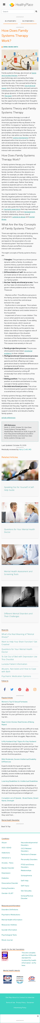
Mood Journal (7, 940)
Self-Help (24, 880)
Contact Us (23, 997)
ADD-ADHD (6, 848)
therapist (8, 96)
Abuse (4, 842)
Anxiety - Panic (7, 863)
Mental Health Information (12, 920)
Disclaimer (30, 1002)
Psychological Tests (9, 935)
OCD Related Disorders (26, 849)
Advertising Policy (20, 1008)
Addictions (6, 853)
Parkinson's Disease (28, 854)
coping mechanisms (20, 138)
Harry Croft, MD (25, 449)
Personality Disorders (29, 859)
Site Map (9, 997)
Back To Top (5, 826)
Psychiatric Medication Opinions (16, 676)
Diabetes (5, 878)
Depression (6, 873)
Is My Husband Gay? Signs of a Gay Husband (19, 741)
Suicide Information (9, 930)
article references (8, 418)
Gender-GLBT (7, 893)
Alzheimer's (6, 858)
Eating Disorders (8, 888)
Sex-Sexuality (26, 891)
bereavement (29, 212)
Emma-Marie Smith (10, 47)
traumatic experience (12, 209)
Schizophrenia (26, 875)
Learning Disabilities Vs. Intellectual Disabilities (20, 781)
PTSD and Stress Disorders (27, 865)
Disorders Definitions (10, 909)
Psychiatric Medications (11, 915)
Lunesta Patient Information (14, 664)
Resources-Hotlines (9, 925)
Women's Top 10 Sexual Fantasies (14, 702)
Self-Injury (25, 886)
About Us (15, 997)
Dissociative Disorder (10, 883)
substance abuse (18, 217)
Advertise (31, 997)
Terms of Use (10, 1002)
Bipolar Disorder (8, 868)
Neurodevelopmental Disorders (29, 843)
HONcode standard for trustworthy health (29, 957)
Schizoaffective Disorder (27, 897)
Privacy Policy (21, 1002)
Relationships (26, 870)
